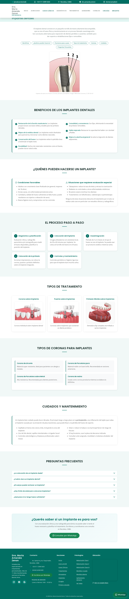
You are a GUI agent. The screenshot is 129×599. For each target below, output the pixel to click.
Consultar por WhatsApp (65, 535)
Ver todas (79, 583)
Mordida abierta (81, 574)
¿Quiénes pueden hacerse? (41, 43)
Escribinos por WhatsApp (42, 575)
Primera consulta (64, 585)
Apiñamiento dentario (80, 579)
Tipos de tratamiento (80, 43)
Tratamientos (74, 11)
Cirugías (106, 11)
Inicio (26, 11)
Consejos (96, 11)
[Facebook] (19, 582)
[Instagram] (14, 582)
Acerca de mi (35, 11)
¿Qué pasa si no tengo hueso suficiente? (29, 497)
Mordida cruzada (81, 571)
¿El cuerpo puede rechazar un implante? (29, 485)
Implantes (115, 11)
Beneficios (25, 43)
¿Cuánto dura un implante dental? (27, 479)
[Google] (24, 582)
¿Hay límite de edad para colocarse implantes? (32, 491)
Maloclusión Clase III (82, 567)
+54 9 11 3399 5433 (38, 566)
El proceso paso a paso (62, 43)
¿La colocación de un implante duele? (28, 473)
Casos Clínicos (48, 11)
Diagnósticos (61, 11)
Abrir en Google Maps (101, 583)
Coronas (93, 43)
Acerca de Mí (63, 564)
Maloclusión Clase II (82, 564)
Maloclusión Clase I (82, 560)
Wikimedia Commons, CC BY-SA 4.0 (84, 93)
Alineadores (86, 11)
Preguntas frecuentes (64, 47)
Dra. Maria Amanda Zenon (16, 10)
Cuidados (104, 43)
